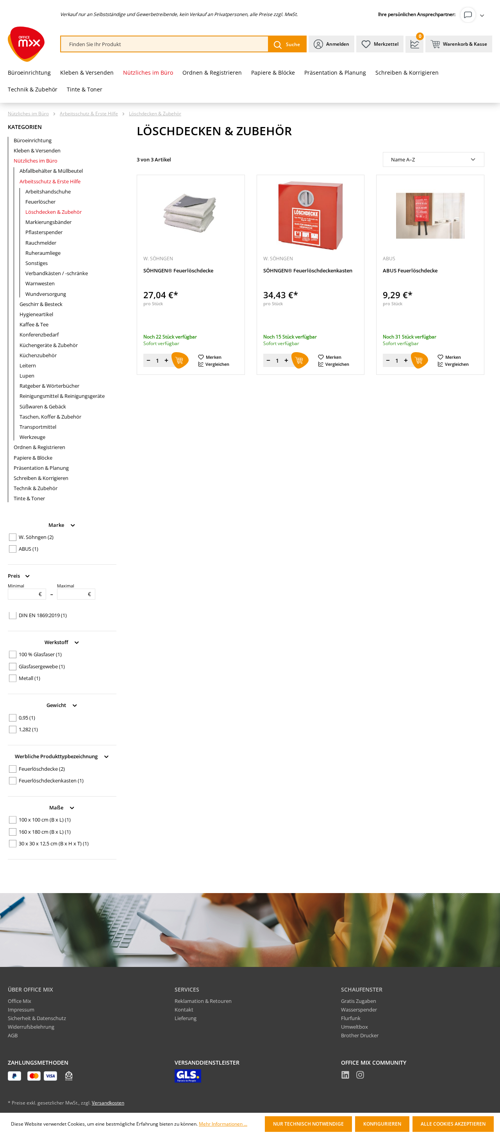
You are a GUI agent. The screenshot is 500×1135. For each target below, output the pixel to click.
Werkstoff (57, 641)
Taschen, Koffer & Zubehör (50, 416)
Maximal (74, 590)
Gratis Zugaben (358, 1000)
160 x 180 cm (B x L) (45, 831)
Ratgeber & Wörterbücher (49, 385)
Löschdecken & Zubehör (53, 211)
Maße (56, 807)
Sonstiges (36, 263)
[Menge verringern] (148, 360)
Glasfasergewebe (42, 666)
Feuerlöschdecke (42, 768)
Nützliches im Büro (35, 160)
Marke (56, 524)
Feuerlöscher (40, 201)
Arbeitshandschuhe (48, 191)
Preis (14, 575)
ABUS (28, 548)
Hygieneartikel (36, 314)
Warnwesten (40, 283)
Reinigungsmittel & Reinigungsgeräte (62, 395)
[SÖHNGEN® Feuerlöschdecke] (190, 215)
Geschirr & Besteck (41, 304)
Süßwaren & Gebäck (43, 406)
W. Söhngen (36, 537)
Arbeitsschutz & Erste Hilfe (50, 181)
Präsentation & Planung (41, 467)
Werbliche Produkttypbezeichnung (57, 756)
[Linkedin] (345, 1076)
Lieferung (185, 1018)
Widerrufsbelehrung (31, 1026)
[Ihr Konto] (473, 14)
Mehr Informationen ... (223, 1124)
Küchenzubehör (38, 355)
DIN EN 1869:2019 (43, 615)
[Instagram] (360, 1076)
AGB (13, 1035)
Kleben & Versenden (37, 150)
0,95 (27, 717)
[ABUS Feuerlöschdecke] (430, 215)
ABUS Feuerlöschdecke (410, 270)
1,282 (28, 729)
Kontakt (184, 1009)
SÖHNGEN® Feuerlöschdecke (178, 270)
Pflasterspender (43, 232)
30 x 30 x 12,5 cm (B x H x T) (54, 843)
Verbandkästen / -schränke (56, 273)
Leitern (28, 365)
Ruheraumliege (43, 252)
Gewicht (56, 705)
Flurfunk (351, 1018)
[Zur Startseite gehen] (26, 44)
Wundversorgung (45, 293)
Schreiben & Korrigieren (41, 478)
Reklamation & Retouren (203, 1000)
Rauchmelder (40, 242)
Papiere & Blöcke (33, 457)
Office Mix (19, 1000)
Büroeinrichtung (33, 140)
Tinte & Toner (29, 498)
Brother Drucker (360, 1035)
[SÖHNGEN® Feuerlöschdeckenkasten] (310, 215)
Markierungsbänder (48, 222)
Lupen (27, 375)
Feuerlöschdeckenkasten (51, 780)
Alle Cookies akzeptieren (453, 1124)
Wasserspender (359, 1009)
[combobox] (164, 44)
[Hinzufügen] (180, 360)
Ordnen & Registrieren (39, 447)
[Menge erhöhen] (166, 360)
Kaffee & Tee (34, 324)
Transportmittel (38, 426)
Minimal (25, 590)
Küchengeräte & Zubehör (49, 345)
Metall (29, 678)
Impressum (21, 1009)
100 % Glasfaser (40, 654)
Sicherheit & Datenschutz (37, 1018)
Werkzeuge (32, 436)
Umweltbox (354, 1026)
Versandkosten (108, 1102)
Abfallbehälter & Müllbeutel (51, 170)
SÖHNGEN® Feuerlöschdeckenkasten (307, 270)
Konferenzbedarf (39, 334)
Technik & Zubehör (35, 488)
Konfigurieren (382, 1124)
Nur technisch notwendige (308, 1124)
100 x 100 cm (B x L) (45, 819)
